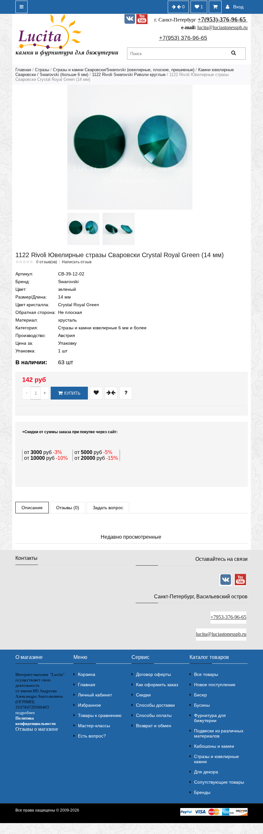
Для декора (206, 771)
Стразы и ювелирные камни (216, 759)
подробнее (25, 712)
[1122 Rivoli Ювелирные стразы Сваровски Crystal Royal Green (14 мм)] (129, 147)
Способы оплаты (154, 715)
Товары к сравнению (100, 715)
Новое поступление (214, 684)
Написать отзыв (76, 262)
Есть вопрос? (92, 735)
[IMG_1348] (119, 229)
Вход (238, 6)
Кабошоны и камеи (214, 746)
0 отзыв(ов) (46, 262)
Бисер (200, 694)
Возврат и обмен (153, 725)
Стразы (42, 69)
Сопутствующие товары (219, 782)
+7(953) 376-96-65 (183, 38)
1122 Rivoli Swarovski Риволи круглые (128, 74)
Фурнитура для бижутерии (210, 718)
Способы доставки (155, 705)
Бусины (202, 705)
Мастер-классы (94, 725)
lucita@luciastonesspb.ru (222, 27)
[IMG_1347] (83, 229)
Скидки (143, 694)
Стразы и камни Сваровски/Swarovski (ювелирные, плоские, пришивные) (123, 69)
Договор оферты (153, 674)
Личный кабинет (95, 694)
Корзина (86, 674)
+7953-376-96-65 (228, 617)
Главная (23, 69)
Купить (72, 393)
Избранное (89, 705)
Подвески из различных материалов (218, 733)
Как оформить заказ (157, 684)
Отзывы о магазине (36, 729)
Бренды (202, 792)
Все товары (206, 674)
